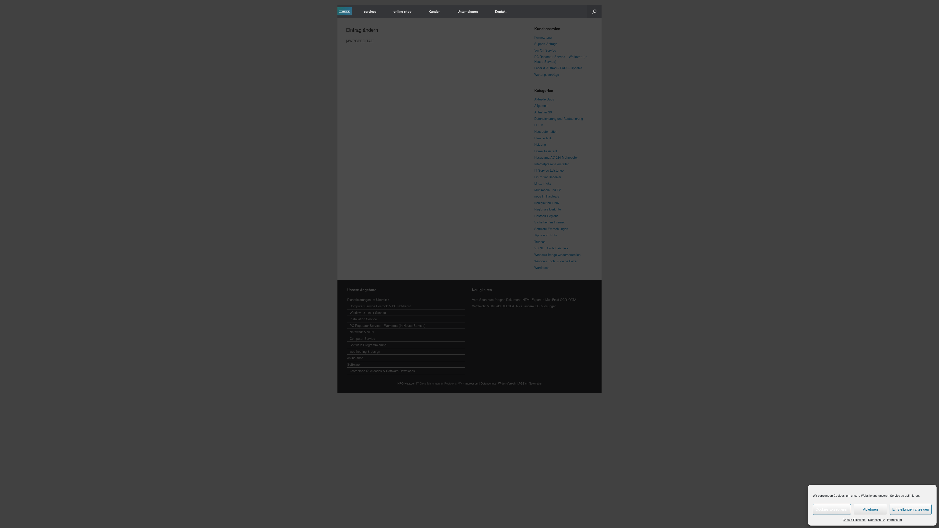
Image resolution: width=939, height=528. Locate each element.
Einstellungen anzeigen (910, 509)
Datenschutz (876, 519)
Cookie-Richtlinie (854, 519)
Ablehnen (870, 509)
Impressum (894, 519)
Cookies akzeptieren (832, 509)
